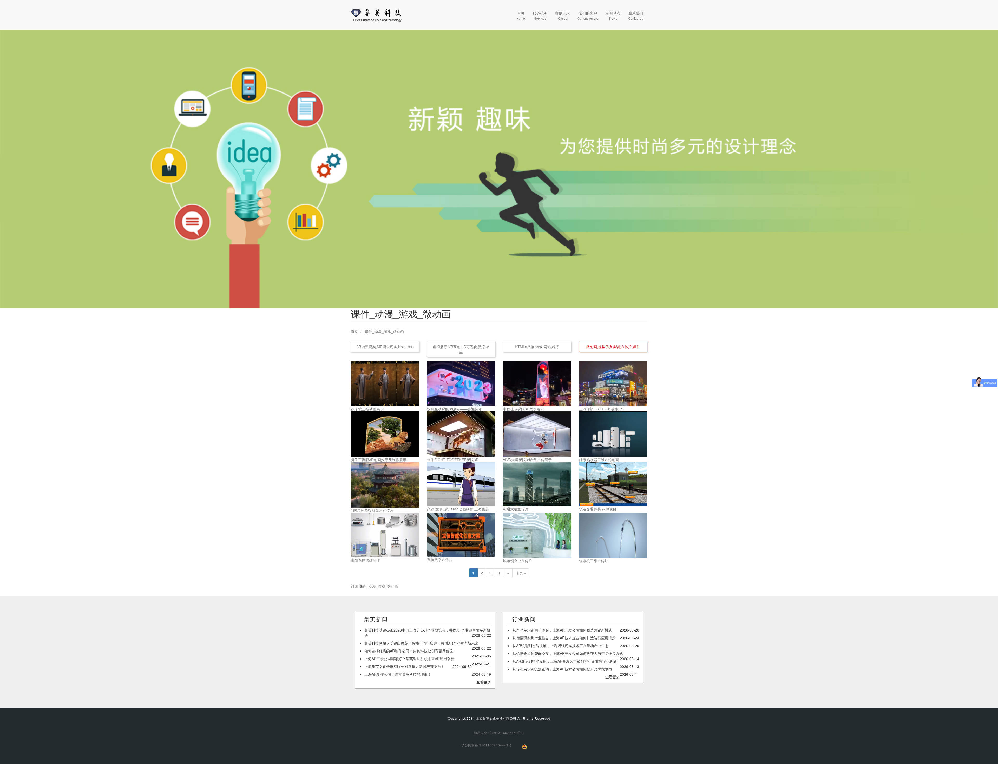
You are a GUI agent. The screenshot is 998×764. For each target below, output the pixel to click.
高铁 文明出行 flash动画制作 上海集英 (458, 508)
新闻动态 (613, 15)
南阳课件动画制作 (365, 559)
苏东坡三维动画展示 (367, 408)
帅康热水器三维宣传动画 (599, 459)
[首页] (376, 15)
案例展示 (562, 15)
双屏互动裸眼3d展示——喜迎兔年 (454, 408)
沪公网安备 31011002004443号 (486, 745)
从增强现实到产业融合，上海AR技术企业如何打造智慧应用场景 (564, 637)
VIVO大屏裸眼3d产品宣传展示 (527, 459)
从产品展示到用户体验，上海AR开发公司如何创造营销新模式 (562, 630)
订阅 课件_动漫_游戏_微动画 (374, 586)
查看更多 (483, 682)
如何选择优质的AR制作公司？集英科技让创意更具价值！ (410, 650)
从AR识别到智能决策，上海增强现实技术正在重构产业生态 (560, 645)
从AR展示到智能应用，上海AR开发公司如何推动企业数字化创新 (565, 661)
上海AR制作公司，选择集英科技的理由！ (397, 674)
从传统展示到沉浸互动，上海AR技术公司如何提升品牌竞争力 (562, 669)
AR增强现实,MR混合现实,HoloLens (385, 346)
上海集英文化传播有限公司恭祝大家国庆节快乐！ (404, 666)
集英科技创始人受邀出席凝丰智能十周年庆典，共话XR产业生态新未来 (421, 643)
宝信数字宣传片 (439, 559)
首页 (520, 15)
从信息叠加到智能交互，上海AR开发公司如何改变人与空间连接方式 (568, 653)
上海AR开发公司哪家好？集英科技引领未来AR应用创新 (409, 658)
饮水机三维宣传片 (593, 560)
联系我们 (635, 15)
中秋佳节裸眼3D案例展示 (523, 408)
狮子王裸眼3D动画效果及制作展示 (378, 459)
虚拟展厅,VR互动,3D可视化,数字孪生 (461, 349)
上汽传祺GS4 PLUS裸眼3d (601, 408)
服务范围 (540, 15)
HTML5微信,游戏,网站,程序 (537, 346)
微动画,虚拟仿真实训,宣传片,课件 (613, 346)
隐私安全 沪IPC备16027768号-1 (499, 732)
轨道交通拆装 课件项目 (597, 508)
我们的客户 (587, 15)
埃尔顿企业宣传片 (517, 560)
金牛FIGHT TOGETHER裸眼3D (452, 459)
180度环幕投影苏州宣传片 (372, 510)
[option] (499, 169)
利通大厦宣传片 (515, 508)
